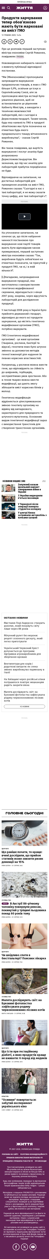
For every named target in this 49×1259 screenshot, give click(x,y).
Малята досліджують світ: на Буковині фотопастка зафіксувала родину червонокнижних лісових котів (24, 696)
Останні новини (16, 617)
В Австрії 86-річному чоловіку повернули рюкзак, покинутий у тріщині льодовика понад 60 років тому (24, 908)
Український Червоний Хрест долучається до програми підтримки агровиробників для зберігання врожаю (22, 652)
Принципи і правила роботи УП (18, 1161)
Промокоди (40, 1161)
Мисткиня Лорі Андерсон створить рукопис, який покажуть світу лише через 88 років (24, 625)
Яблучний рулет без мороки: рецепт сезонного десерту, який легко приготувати (23, 638)
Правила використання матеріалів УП (24, 1158)
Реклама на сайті (10, 1154)
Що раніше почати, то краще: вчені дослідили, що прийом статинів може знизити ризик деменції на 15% (22, 857)
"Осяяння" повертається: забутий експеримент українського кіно (19, 1103)
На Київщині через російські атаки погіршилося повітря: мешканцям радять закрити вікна (24, 682)
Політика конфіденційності (33, 1154)
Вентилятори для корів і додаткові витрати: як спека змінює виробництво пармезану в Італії (24, 668)
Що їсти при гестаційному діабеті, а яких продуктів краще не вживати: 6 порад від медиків (24, 1055)
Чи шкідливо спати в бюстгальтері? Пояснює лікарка (24, 956)
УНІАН (20, 56)
